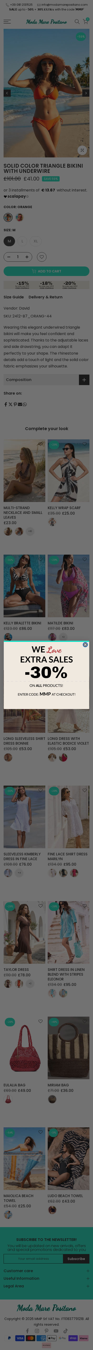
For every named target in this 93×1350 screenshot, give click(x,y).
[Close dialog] (85, 644)
